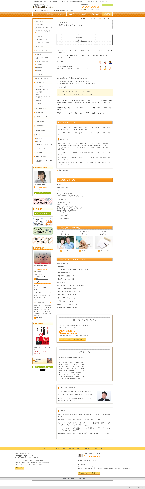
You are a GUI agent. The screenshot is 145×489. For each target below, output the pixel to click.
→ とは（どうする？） (72, 269)
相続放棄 (88, 100)
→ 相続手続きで (65, 279)
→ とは (62, 263)
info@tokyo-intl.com (41, 272)
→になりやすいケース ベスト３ (68, 301)
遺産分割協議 (97, 100)
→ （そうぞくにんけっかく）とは (69, 294)
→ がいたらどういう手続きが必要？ (71, 285)
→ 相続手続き (63, 272)
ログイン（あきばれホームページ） (136, 487)
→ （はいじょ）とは (66, 298)
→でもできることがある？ (67, 304)
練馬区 (43, 307)
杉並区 (38, 307)
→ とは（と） (66, 288)
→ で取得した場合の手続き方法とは (69, 291)
